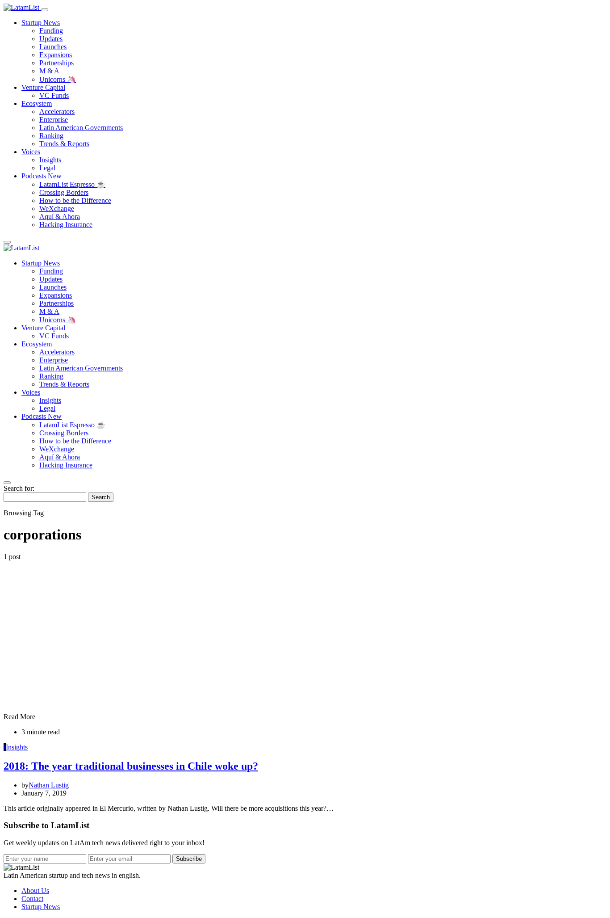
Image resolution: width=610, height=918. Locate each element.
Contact (32, 898)
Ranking (51, 135)
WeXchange (56, 208)
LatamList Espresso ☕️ (72, 184)
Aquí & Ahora (59, 216)
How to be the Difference (75, 200)
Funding (51, 30)
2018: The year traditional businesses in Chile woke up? (131, 766)
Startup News (40, 22)
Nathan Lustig (49, 785)
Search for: (19, 488)
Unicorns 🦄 (57, 79)
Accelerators (57, 111)
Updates (51, 38)
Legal (47, 168)
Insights (50, 160)
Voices (30, 152)
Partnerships (56, 63)
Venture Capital (43, 87)
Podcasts (41, 176)
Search (101, 497)
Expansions (55, 55)
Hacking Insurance (65, 224)
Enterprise (53, 119)
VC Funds (54, 95)
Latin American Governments (81, 127)
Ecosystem (36, 103)
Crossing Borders (63, 192)
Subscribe (189, 858)
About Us (35, 890)
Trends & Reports (64, 143)
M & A (49, 71)
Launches (53, 47)
